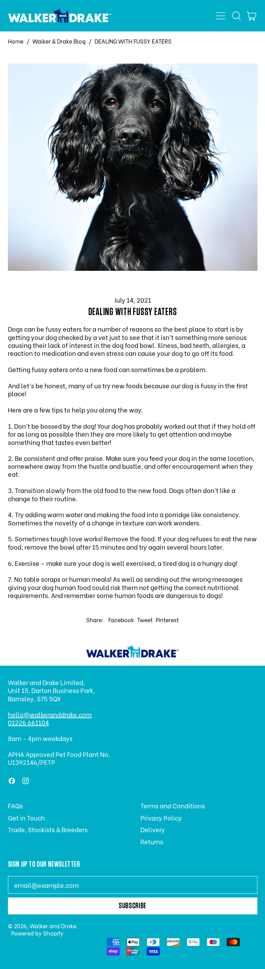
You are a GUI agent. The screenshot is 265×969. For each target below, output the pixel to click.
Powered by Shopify (37, 933)
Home (15, 41)
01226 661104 (28, 722)
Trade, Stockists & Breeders (48, 829)
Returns (151, 841)
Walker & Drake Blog (59, 41)
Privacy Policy (161, 817)
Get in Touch (26, 817)
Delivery (152, 829)
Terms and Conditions (172, 805)
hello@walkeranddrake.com (50, 714)
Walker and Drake (53, 926)
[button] (236, 15)
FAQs (15, 805)
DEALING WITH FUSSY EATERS (133, 41)
